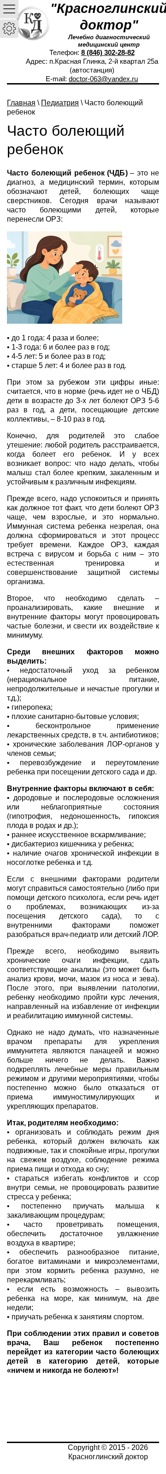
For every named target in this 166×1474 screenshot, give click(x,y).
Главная (21, 103)
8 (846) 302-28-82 (108, 52)
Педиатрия (60, 103)
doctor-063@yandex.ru (103, 79)
